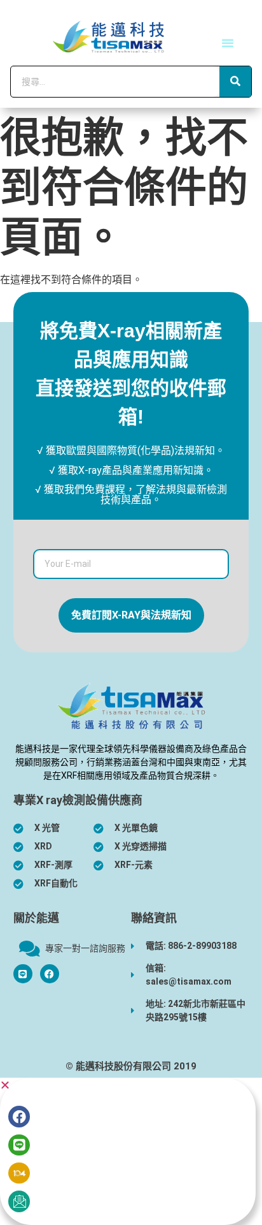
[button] (227, 42)
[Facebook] (49, 973)
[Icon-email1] (19, 1201)
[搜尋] (235, 81)
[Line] (19, 1145)
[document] (131, 1151)
